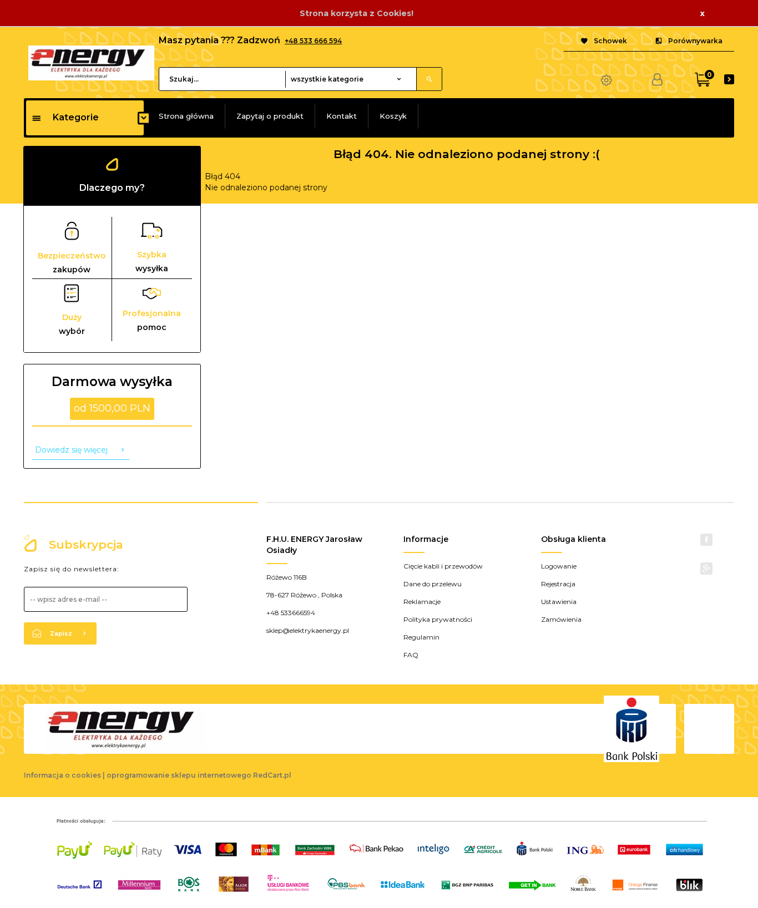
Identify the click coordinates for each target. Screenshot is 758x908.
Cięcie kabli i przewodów (443, 566)
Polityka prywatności (437, 619)
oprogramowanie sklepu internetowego (179, 775)
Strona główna (186, 115)
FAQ (410, 655)
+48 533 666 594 (313, 41)
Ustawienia (559, 601)
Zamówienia (561, 619)
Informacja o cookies (62, 775)
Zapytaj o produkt (270, 115)
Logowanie (559, 566)
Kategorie (76, 117)
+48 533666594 (290, 612)
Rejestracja (558, 584)
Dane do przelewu (432, 584)
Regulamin (421, 637)
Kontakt (341, 115)
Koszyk (393, 115)
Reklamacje (422, 601)
